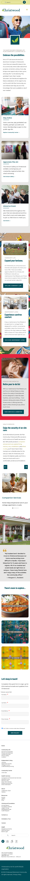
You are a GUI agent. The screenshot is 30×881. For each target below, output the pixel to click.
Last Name (4, 703)
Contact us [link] (4, 815)
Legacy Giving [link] (5, 808)
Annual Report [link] (5, 805)
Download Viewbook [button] (15, 636)
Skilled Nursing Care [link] (6, 783)
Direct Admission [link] (6, 784)
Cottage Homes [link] (5, 765)
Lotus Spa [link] (4, 772)
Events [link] (3, 797)
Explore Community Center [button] (10, 132)
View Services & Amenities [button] (13, 412)
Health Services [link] (5, 776)
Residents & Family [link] (6, 829)
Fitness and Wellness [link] (7, 753)
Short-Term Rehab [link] (6, 782)
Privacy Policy (17, 874)
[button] (27, 9)
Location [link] (3, 757)
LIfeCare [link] (3, 762)
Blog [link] (2, 800)
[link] (24, 2)
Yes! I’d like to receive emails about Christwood (14, 728)
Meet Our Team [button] (15, 662)
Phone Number (5, 719)
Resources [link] (4, 795)
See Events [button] (6, 220)
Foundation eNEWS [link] (6, 806)
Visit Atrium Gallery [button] (8, 176)
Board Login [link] (4, 831)
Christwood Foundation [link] (8, 803)
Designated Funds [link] (6, 809)
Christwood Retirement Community (16, 872)
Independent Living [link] (6, 760)
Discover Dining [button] (15, 611)
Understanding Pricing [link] (7, 766)
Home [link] (3, 745)
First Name (4, 695)
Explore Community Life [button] (13, 285)
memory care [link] (7, 446)
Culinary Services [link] (5, 754)
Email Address (5, 711)
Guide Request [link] (5, 810)
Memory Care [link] (5, 780)
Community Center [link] (6, 770)
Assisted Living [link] (5, 779)
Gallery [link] (3, 798)
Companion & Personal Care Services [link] (11, 778)
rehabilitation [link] (15, 446)
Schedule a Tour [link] (6, 819)
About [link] (3, 788)
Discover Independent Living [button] (15, 340)
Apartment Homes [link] (6, 763)
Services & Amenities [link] (7, 751)
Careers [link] (3, 792)
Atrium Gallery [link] (5, 755)
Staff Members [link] (5, 830)
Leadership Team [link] (6, 790)
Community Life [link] (5, 749)
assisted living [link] (18, 444)
